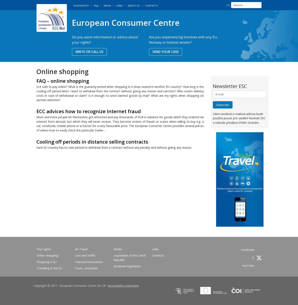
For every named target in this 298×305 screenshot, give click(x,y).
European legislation (127, 266)
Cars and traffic (85, 255)
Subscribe (222, 104)
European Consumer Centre (126, 22)
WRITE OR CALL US (89, 51)
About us (134, 5)
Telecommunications (89, 262)
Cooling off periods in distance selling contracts (92, 141)
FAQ (96, 5)
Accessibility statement (123, 286)
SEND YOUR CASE (165, 51)
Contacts (151, 5)
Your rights (81, 5)
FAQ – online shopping (62, 80)
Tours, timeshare (86, 268)
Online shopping (47, 255)
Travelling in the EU (49, 268)
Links (119, 5)
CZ (227, 5)
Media (107, 5)
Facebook (248, 250)
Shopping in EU (46, 262)
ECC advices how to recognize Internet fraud (88, 111)
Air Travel (81, 249)
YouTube (248, 265)
